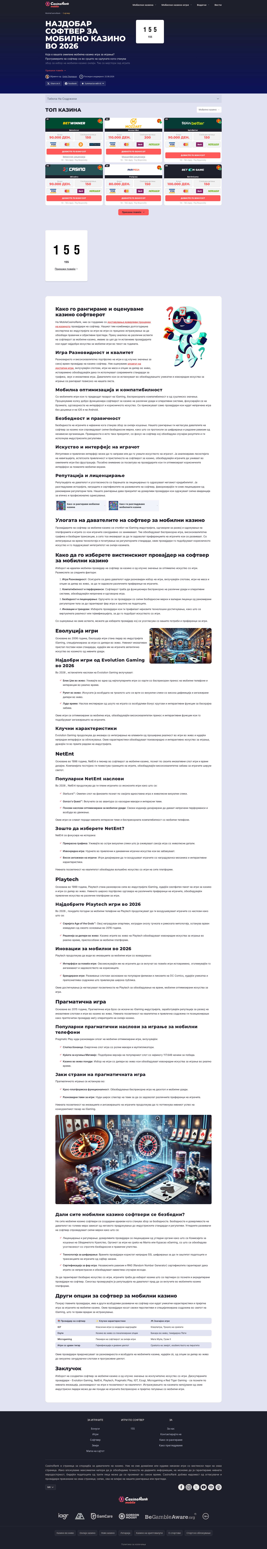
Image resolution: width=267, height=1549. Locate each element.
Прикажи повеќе (131, 212)
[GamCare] (102, 1516)
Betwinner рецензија (74, 156)
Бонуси (95, 1428)
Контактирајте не (170, 1434)
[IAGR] (63, 1516)
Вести (218, 4)
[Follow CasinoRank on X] (196, 1487)
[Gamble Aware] (170, 1516)
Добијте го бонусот (74, 151)
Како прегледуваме (171, 1445)
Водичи (201, 4)
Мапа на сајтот (95, 1451)
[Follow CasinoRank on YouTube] (204, 1487)
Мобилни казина (143, 4)
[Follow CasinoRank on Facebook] (181, 1487)
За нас (171, 1428)
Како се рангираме (170, 1440)
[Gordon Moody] (129, 1516)
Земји (95, 1445)
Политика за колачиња (133, 1544)
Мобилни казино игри (175, 4)
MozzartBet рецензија (133, 156)
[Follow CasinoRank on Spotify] (211, 1487)
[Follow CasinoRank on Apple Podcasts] (218, 1487)
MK (49, 1487)
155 (133, 1428)
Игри (95, 1434)
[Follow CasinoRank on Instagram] (189, 1487)
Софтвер (95, 1440)
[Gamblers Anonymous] (80, 1516)
